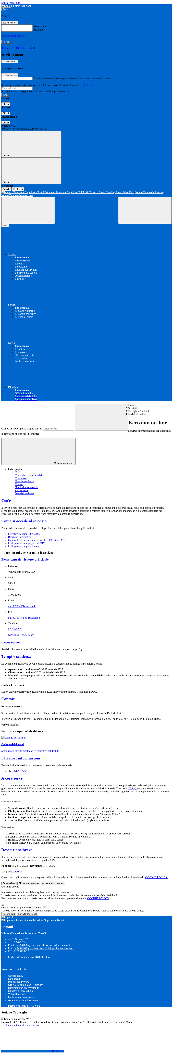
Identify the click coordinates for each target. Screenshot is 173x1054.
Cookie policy (15, 975)
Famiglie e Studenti (138, 411)
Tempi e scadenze (24, 481)
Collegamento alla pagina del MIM (26, 543)
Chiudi (6, 104)
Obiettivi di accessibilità (20, 990)
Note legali (14, 978)
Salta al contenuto (10, 2)
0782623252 (15, 629)
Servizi (132, 408)
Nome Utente (40, 26)
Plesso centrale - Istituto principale (24, 559)
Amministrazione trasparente (23, 1000)
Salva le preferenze (27, 914)
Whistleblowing (16, 994)
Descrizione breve (24, 493)
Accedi (6, 9)
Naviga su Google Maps (21, 634)
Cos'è (18, 472)
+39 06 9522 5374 (11, 724)
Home (131, 405)
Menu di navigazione (63, 463)
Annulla (6, 189)
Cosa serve (21, 478)
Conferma (18, 189)
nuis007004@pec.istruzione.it (24, 617)
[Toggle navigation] (28, 210)
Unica (132, 788)
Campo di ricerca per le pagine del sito (21, 428)
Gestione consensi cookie (21, 997)
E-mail (36, 78)
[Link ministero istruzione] (16, 5)
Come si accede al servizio (29, 475)
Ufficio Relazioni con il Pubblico (25, 984)
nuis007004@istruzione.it (21, 606)
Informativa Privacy (18, 981)
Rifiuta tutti (29, 883)
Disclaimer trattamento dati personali (20, 1025)
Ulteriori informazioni (26, 487)
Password (38, 29)
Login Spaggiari (88, 85)
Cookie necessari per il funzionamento (22, 907)
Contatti (19, 484)
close (5, 225)
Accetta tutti (53, 883)
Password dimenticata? (13, 35)
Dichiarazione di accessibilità (23, 987)
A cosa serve (21, 490)
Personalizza (9, 883)
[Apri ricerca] (145, 210)
